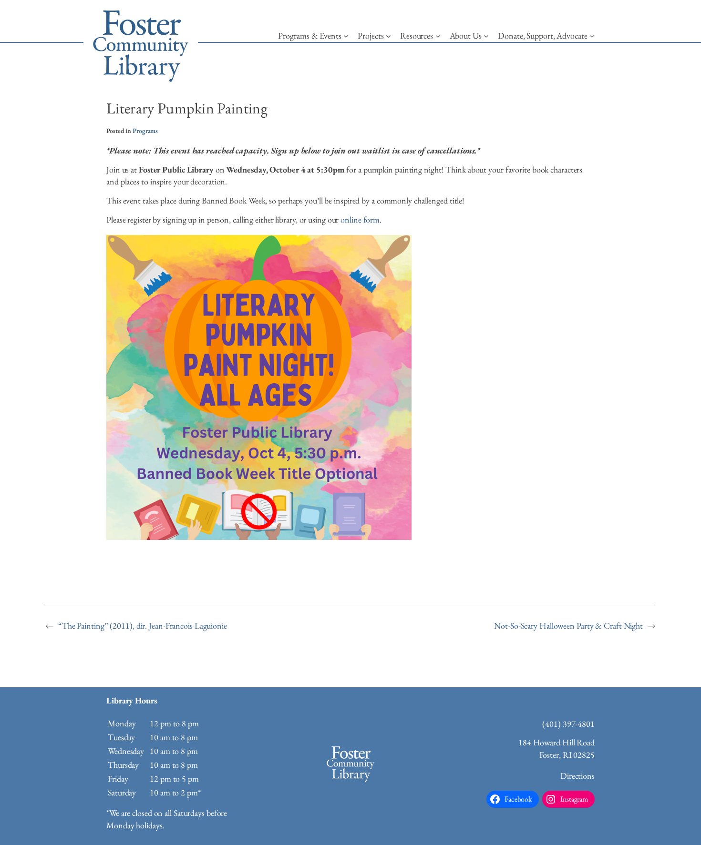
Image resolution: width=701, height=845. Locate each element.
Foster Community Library (140, 43)
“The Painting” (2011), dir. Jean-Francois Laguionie (142, 625)
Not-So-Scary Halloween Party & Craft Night (568, 625)
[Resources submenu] (438, 36)
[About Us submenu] (486, 36)
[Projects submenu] (388, 36)
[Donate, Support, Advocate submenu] (592, 36)
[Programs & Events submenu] (346, 36)
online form (360, 219)
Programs (145, 130)
